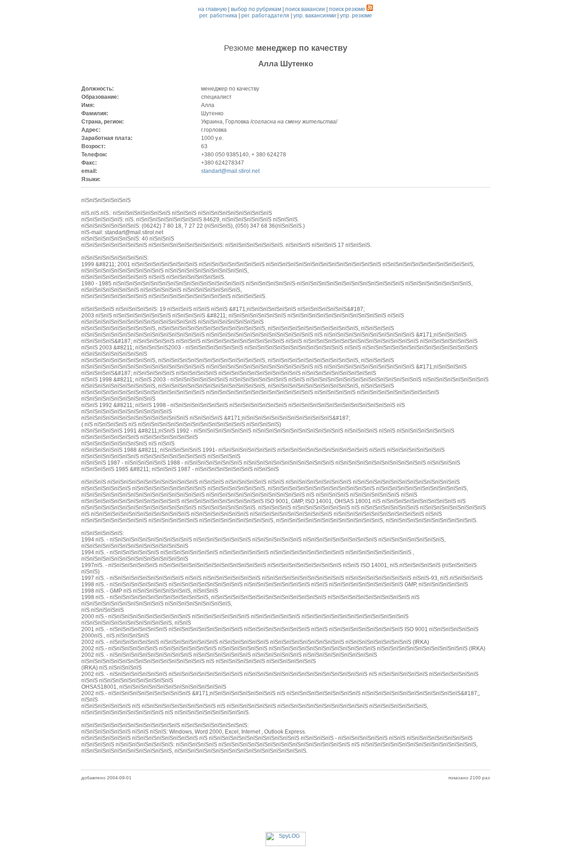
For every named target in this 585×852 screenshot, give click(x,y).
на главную (212, 9)
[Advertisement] (285, 811)
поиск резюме (347, 9)
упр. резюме (356, 15)
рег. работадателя (265, 15)
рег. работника (218, 15)
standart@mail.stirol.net (230, 171)
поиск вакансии (305, 9)
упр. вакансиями (314, 15)
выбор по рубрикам (256, 9)
